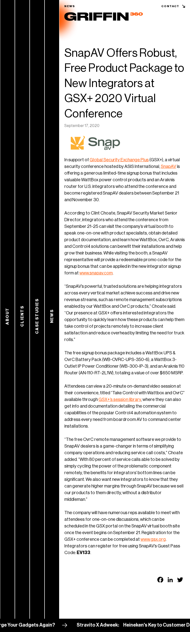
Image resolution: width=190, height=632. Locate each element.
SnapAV (168, 166)
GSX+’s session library (119, 399)
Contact (170, 6)
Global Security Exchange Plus (119, 160)
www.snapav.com (96, 273)
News (69, 6)
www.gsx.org (153, 539)
